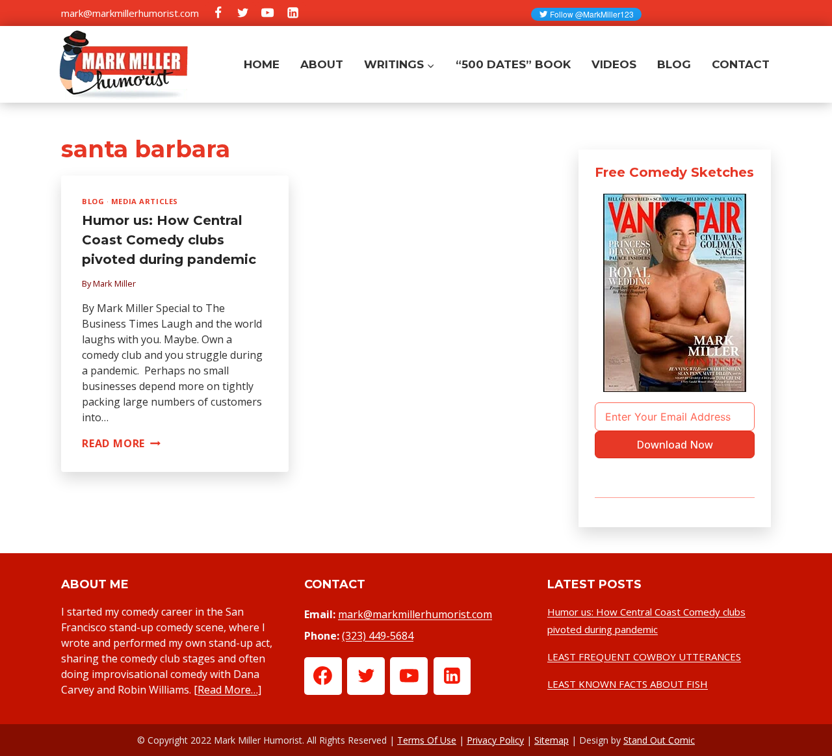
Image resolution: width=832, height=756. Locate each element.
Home (262, 64)
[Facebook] (217, 13)
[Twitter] (242, 13)
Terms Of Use (426, 740)
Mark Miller (114, 283)
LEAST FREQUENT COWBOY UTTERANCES (644, 656)
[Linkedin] (292, 13)
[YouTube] (267, 13)
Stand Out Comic (659, 740)
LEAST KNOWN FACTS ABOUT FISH (627, 683)
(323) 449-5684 (377, 636)
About (321, 64)
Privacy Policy (495, 740)
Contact (741, 64)
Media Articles (144, 201)
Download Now (674, 444)
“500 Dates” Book (513, 64)
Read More (121, 443)
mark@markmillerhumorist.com (130, 13)
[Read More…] (227, 690)
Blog (674, 64)
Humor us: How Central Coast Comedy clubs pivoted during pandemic (169, 240)
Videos (614, 64)
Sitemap (551, 740)
